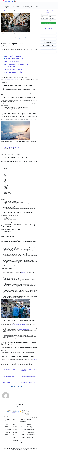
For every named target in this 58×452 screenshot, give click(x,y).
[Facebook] (27, 417)
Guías (12, 10)
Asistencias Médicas (10, 67)
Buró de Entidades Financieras (23, 329)
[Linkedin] (34, 417)
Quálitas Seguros (6, 425)
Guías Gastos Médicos (22, 441)
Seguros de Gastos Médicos (15, 440)
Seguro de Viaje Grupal (6, 382)
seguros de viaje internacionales (11, 79)
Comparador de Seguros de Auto (23, 429)
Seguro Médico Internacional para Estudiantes (12, 147)
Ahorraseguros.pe (30, 432)
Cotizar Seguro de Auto (22, 425)
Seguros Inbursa (8, 427)
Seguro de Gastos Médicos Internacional (9, 369)
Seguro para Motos (15, 427)
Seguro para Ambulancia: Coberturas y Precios (28, 382)
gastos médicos (24, 272)
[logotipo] (7, 417)
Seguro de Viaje (6, 146)
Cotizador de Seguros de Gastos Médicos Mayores (48, 11)
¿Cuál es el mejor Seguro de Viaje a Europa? (13, 63)
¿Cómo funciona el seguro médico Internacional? (14, 58)
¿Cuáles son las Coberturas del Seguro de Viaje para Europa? (16, 64)
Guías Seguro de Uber (22, 438)
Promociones (29, 435)
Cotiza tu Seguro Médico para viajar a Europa (13, 72)
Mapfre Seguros (8, 429)
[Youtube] (36, 417)
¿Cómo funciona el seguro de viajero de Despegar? (28, 376)
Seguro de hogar (14, 436)
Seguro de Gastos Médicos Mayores (8, 376)
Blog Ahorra (29, 426)
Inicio (2, 10)
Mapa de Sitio (22, 419)
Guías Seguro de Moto (22, 435)
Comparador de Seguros (23, 422)
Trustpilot (13, 412)
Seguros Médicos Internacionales (10, 144)
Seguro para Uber (15, 430)
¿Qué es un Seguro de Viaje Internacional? (13, 56)
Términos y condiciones (16, 447)
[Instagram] (30, 417)
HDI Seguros (7, 432)
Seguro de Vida (15, 442)
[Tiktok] (32, 417)
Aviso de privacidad (29, 447)
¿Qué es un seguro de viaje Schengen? (12, 61)
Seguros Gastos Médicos (7, 10)
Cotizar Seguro (47, 1)
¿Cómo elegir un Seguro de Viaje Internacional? (14, 69)
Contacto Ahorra (30, 427)
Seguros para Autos (15, 424)
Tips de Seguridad (29, 424)
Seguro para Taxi (15, 433)
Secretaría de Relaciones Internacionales (19, 324)
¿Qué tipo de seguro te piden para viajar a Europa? (14, 59)
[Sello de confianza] (26, 413)
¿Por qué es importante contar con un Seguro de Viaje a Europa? (17, 71)
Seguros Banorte (6, 435)
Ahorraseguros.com (30, 434)
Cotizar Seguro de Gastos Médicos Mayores (19, 38)
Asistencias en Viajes (11, 66)
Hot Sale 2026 (30, 437)
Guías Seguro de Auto (22, 432)
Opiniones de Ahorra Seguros (14, 411)
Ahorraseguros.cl (30, 429)
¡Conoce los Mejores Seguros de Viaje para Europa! (12, 55)
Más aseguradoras (48, 28)
